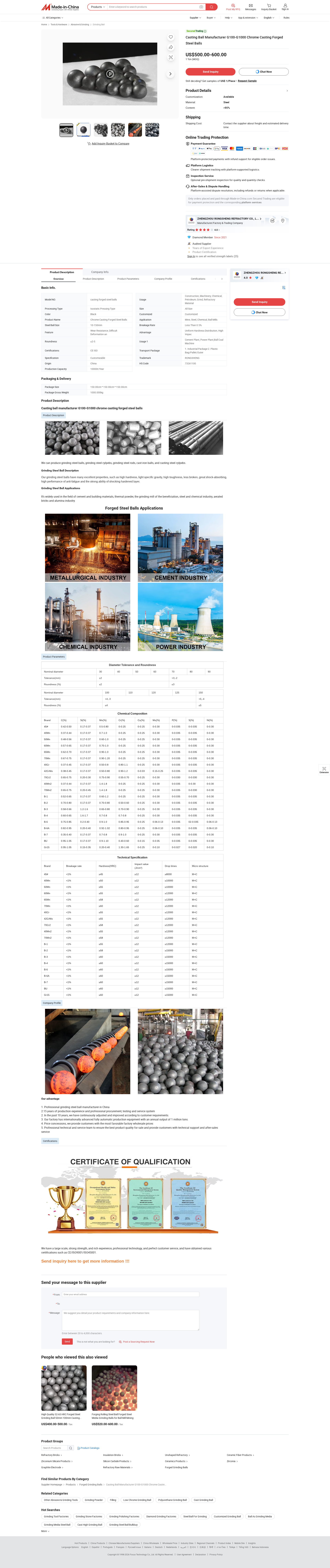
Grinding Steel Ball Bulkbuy (123, 1524)
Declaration (200, 1554)
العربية (183, 1547)
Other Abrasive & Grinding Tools (61, 1500)
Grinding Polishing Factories (124, 1516)
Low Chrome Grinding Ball (137, 1500)
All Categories (53, 17)
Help (227, 17)
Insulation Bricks (112, 1455)
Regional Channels (205, 1543)
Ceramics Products (175, 1461)
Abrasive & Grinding (80, 24)
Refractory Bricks (50, 1455)
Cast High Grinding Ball (90, 1524)
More (44, 1531)
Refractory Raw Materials (116, 1467)
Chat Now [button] (266, 71)
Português (108, 1547)
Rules (286, 17)
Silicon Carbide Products (116, 1461)
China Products (98, 1543)
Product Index (224, 1543)
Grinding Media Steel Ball (57, 1524)
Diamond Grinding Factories (161, 1516)
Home (44, 24)
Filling (113, 1500)
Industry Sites (187, 1543)
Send (67, 1341)
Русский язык (134, 1547)
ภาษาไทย (221, 1547)
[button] (215, 279)
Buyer (210, 17)
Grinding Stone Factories (89, 1516)
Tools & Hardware (59, 24)
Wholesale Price (169, 1543)
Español (95, 1547)
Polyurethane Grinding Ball (172, 1500)
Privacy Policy (216, 1554)
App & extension (246, 17)
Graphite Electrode (51, 1467)
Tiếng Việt (243, 1547)
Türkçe (232, 1547)
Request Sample (247, 80)
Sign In (191, 256)
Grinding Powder (94, 1500)
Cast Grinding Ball (203, 1500)
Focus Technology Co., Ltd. (142, 1554)
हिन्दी (211, 1547)
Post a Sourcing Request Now (137, 1341)
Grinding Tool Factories (56, 1516)
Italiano (147, 1547)
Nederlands (171, 1547)
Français (120, 1547)
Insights (252, 1543)
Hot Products (81, 1543)
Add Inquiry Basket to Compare (110, 143)
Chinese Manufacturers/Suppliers (124, 1543)
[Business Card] (283, 287)
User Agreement (184, 1554)
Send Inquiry (210, 71)
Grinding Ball (99, 24)
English (84, 1547)
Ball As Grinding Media (260, 1516)
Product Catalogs (89, 1448)
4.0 (246, 277)
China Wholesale (151, 1543)
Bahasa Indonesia (260, 1547)
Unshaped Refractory (176, 1455)
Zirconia (231, 1461)
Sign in (285, 9)
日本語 (203, 1547)
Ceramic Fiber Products (239, 1455)
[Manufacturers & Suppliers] (60, 7)
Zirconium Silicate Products (55, 1461)
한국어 (193, 1547)
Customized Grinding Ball (227, 1516)
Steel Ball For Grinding (195, 1516)
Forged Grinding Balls (176, 1467)
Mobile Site (239, 1543)
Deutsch (159, 1547)
